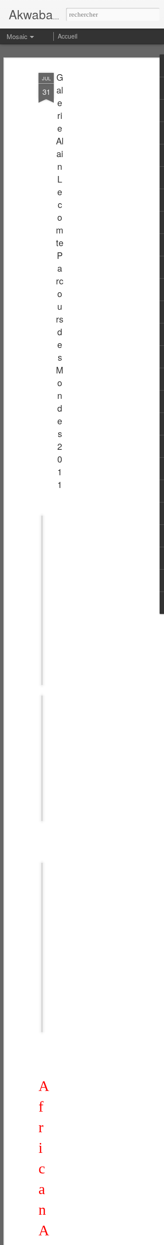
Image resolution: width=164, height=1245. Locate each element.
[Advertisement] (89, 206)
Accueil (67, 36)
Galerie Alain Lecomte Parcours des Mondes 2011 (59, 281)
